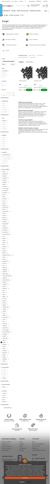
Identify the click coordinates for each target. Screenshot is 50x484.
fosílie (5, 163)
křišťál (5, 253)
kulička (5, 120)
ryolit (5, 319)
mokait (5, 282)
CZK (46, 1)
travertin (6, 107)
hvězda (5, 129)
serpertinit (6, 327)
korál (5, 248)
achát (5, 171)
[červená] (9, 92)
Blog (33, 441)
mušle (5, 286)
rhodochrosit (7, 307)
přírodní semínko (8, 156)
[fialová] (14, 92)
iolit (4, 236)
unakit (5, 357)
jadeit (5, 238)
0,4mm (5, 369)
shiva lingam (7, 329)
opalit (5, 296)
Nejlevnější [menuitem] (32, 55)
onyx (5, 292)
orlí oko (5, 298)
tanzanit (6, 344)
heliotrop (6, 219)
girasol (5, 215)
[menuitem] (6, 11)
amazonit (6, 178)
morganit (6, 284)
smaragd (6, 334)
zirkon (5, 361)
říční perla (6, 161)
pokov (5, 105)
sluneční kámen (7, 332)
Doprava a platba (6, 1)
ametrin (5, 180)
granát (5, 217)
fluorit (5, 209)
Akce (5, 73)
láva (5, 265)
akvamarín (6, 173)
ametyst (6, 182)
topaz (5, 348)
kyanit (5, 259)
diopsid (5, 205)
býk (4, 399)
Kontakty (21, 450)
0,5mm (5, 372)
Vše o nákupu (15, 1)
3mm (5, 139)
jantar (5, 240)
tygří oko (6, 352)
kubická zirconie (8, 255)
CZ (4, 83)
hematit (6, 221)
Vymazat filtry (7, 407)
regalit (5, 305)
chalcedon (6, 228)
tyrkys (5, 354)
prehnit (5, 302)
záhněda (6, 359)
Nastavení (22, 482)
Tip (4, 77)
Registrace (32, 1)
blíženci (5, 401)
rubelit (5, 311)
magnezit (6, 269)
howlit (5, 225)
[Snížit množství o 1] (19, 90)
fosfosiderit (6, 211)
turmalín (6, 350)
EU (4, 85)
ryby (5, 395)
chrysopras (6, 232)
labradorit (6, 261)
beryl (5, 196)
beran (5, 397)
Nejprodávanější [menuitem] (23, 57)
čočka (5, 124)
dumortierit (6, 207)
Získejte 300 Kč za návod (38, 450)
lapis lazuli (6, 273)
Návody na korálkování (38, 444)
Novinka (5, 75)
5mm (5, 146)
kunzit (5, 257)
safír (5, 321)
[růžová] (7, 92)
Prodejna (21, 444)
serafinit (5, 325)
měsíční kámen (7, 280)
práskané (6, 111)
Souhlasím (25, 477)
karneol (5, 246)
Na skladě (6, 70)
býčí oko (6, 198)
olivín (5, 290)
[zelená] (4, 95)
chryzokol (6, 230)
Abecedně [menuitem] (32, 57)
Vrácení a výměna (6, 448)
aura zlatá (6, 190)
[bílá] (4, 92)
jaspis (5, 242)
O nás (20, 441)
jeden (5, 387)
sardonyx (6, 323)
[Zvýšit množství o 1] (24, 90)
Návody (21, 1)
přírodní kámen (7, 154)
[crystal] (2, 92)
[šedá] (11, 95)
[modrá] (2, 95)
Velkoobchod (22, 448)
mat (4, 103)
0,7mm (5, 376)
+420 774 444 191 (35, 5)
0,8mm (5, 378)
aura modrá (6, 188)
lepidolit (5, 267)
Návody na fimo (36, 446)
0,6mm (5, 374)
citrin (5, 201)
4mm (5, 144)
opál (5, 294)
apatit (5, 184)
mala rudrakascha (8, 275)
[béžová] (9, 95)
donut (5, 126)
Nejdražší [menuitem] (40, 55)
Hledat (28, 6)
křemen (5, 250)
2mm (5, 137)
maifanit (5, 278)
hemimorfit (6, 223)
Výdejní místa (5, 444)
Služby (21, 446)
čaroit (5, 203)
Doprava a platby (6, 441)
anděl (5, 122)
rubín (5, 313)
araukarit (6, 186)
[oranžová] (11, 92)
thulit (5, 346)
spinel (5, 340)
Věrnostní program (7, 446)
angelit (5, 176)
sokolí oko (6, 338)
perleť (5, 300)
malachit (6, 271)
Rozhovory (35, 448)
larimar (5, 263)
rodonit (5, 309)
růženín (5, 315)
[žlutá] (7, 95)
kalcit (5, 244)
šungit (5, 342)
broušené (6, 109)
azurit (5, 194)
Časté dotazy (5, 450)
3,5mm (5, 141)
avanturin (6, 192)
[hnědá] (14, 95)
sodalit (5, 336)
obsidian (6, 288)
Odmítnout (29, 481)
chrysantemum (7, 234)
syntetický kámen (8, 158)
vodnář (5, 393)
